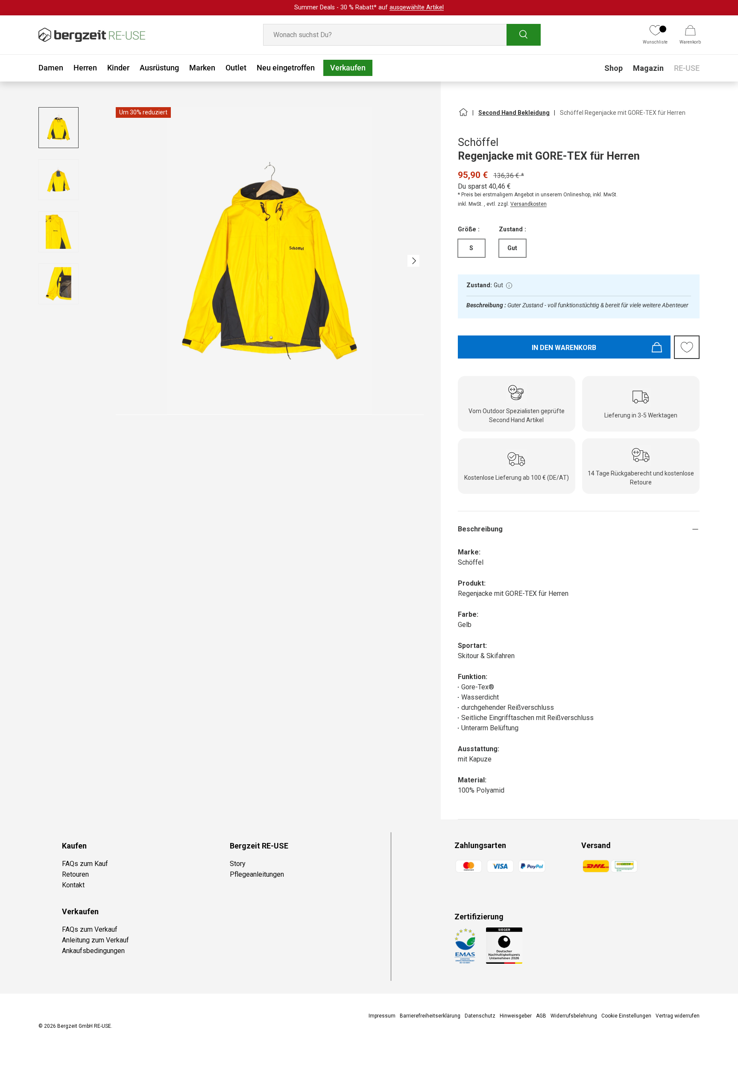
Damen (50, 67)
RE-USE (687, 68)
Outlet (236, 67)
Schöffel (478, 142)
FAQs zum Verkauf (89, 929)
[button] (690, 35)
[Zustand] (509, 285)
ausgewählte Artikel (417, 7)
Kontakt (73, 885)
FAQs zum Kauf (85, 864)
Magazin (648, 68)
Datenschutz (480, 1016)
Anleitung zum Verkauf (95, 940)
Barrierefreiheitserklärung (430, 1016)
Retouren (75, 874)
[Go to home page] (463, 116)
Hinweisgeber (516, 1016)
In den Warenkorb (564, 348)
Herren (85, 67)
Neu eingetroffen (286, 67)
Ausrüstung (159, 67)
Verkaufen (348, 67)
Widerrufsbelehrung (574, 1016)
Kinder (118, 67)
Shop (613, 68)
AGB (541, 1016)
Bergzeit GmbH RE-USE (84, 1026)
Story (238, 864)
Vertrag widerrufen (678, 1016)
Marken (202, 67)
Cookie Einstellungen (626, 1016)
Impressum (382, 1016)
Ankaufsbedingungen (93, 951)
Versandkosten (528, 204)
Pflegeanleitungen (257, 874)
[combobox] (402, 35)
